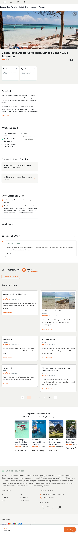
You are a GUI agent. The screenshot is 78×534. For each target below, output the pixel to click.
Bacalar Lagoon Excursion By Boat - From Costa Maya (21, 442)
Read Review (7, 312)
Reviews (42, 7)
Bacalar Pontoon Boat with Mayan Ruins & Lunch (54, 442)
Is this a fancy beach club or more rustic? (18, 178)
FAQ (21, 494)
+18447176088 (48, 498)
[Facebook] (42, 507)
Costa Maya (21, 422)
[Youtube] (60, 507)
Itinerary (34, 7)
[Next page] (55, 397)
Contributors (24, 501)
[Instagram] (48, 507)
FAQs (27, 7)
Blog (3, 501)
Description (5, 7)
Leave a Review (11, 276)
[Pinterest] (54, 507)
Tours (3, 494)
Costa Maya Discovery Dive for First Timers (38, 442)
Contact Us (24, 498)
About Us (5, 498)
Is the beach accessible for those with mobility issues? (17, 166)
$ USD (30, 524)
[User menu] (24, 2)
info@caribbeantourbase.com (53, 494)
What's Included (17, 7)
